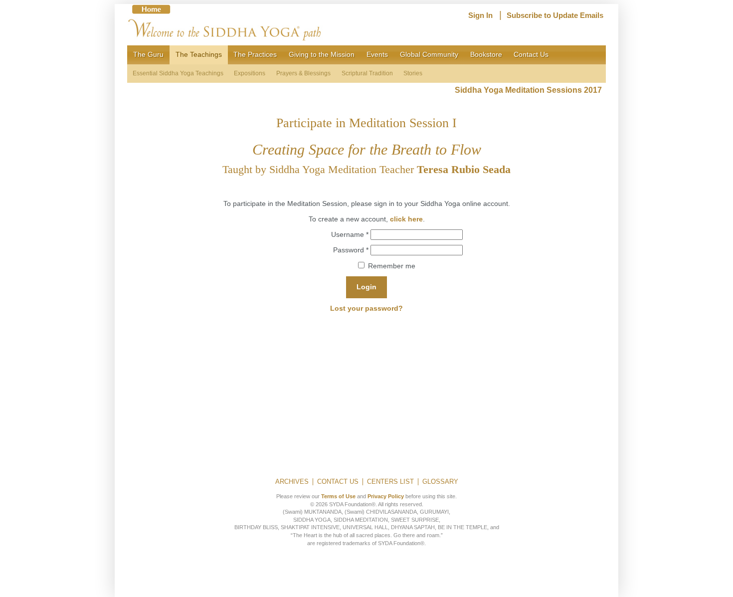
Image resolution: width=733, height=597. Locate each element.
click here (406, 219)
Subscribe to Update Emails (555, 15)
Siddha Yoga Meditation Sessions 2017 (530, 90)
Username (349, 234)
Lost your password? (366, 308)
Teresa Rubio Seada (464, 169)
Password (350, 249)
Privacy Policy (385, 496)
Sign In (480, 15)
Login (366, 287)
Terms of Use (338, 496)
